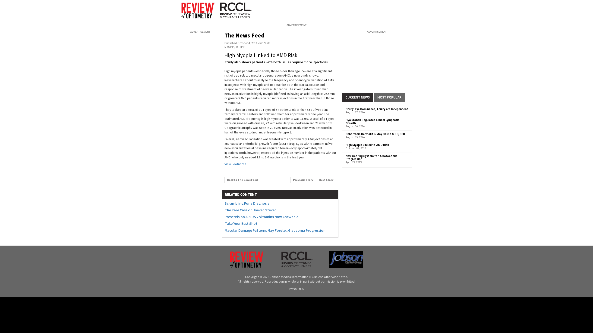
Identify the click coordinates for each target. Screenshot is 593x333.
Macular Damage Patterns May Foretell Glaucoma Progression (275, 230)
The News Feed (244, 35)
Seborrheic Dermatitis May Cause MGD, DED (375, 134)
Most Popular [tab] (389, 97)
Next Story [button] (326, 180)
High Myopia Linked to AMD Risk (367, 145)
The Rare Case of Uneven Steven (251, 210)
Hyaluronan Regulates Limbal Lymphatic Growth (372, 121)
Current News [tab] (357, 97)
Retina (240, 47)
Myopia (229, 47)
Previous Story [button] (303, 180)
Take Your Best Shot (241, 223)
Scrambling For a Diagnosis (247, 203)
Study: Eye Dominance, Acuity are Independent (377, 109)
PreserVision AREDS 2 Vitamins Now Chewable (261, 216)
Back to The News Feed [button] (242, 180)
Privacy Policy (296, 288)
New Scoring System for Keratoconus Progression (371, 157)
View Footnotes (235, 164)
